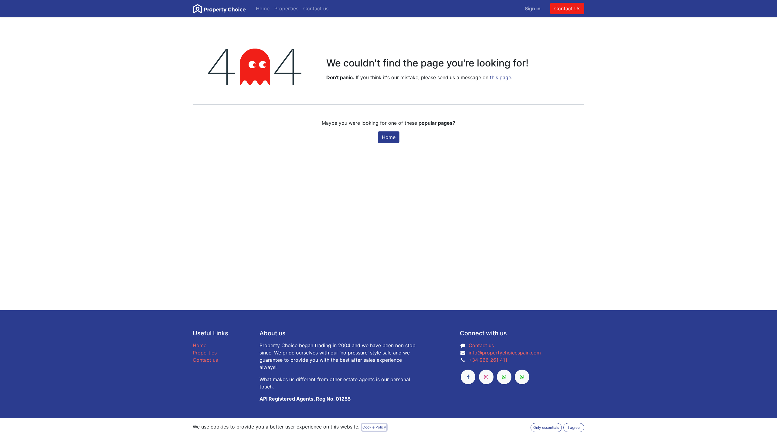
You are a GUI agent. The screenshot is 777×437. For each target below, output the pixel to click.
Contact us (205, 360)
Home (388, 137)
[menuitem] (262, 8)
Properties (205, 353)
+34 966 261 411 (488, 360)
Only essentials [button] (546, 427)
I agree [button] (574, 427)
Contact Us (567, 8)
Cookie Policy (374, 427)
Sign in (533, 8)
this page (500, 77)
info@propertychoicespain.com (505, 353)
